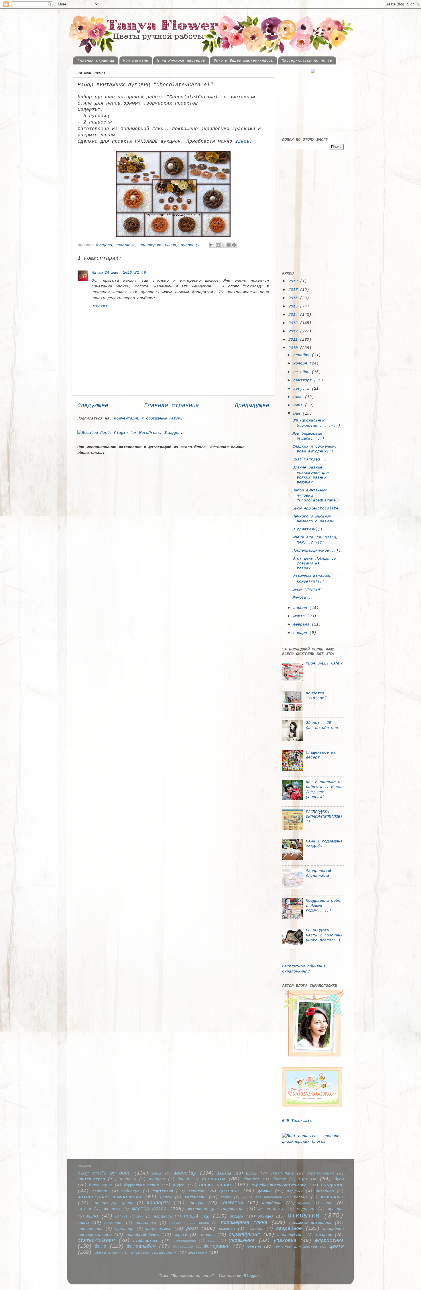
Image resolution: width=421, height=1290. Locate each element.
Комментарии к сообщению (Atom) (148, 418)
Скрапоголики (320, 1173)
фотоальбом (141, 1246)
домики (265, 1191)
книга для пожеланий (262, 1197)
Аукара (224, 1173)
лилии (328, 1203)
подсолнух (146, 1223)
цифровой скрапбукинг (154, 1252)
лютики (84, 1209)
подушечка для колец (189, 1223)
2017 (294, 289)
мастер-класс (149, 1208)
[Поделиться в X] (223, 245)
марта (300, 616)
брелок (279, 1179)
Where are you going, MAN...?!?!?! (315, 539)
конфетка (231, 1202)
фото (100, 1246)
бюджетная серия (141, 1185)
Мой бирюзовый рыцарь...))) (308, 436)
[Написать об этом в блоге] (218, 245)
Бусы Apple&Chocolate (315, 508)
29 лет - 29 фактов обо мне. (323, 725)
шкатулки (197, 1252)
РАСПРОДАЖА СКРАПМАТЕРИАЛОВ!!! (324, 816)
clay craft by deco (104, 1173)
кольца (301, 1197)
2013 (294, 323)
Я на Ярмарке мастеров (181, 60)
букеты (307, 1179)
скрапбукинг (244, 1234)
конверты (158, 1202)
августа (302, 388)
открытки (304, 1216)
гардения (332, 1185)
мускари (336, 1209)
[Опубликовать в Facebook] (228, 245)
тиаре (212, 1241)
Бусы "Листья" (307, 589)
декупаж (196, 1191)
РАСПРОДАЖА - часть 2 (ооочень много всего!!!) (324, 935)
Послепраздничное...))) (317, 550)
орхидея (265, 1216)
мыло (92, 1216)
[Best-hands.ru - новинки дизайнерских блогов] (313, 1141)
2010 (294, 348)
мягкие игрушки (129, 1216)
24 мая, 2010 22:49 (125, 272)
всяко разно (215, 1185)
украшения (242, 1240)
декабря (302, 355)
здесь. (243, 141)
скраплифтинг (291, 1235)
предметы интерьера (310, 1222)
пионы (83, 1222)
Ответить (100, 306)
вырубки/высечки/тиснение (278, 1185)
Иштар (97, 272)
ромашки (227, 1228)
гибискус (130, 1191)
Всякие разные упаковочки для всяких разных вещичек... (310, 475)
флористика (329, 1240)
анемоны (128, 1179)
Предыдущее (252, 405)
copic (157, 1173)
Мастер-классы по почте (307, 60)
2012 (294, 331)
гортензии (162, 1191)
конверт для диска (113, 1203)
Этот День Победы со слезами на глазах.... (314, 563)
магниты (112, 1209)
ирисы (166, 1197)
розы (192, 1228)
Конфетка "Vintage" (316, 695)
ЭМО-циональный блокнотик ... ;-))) (316, 423)
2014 (294, 314)
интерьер (325, 1191)
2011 (294, 339)
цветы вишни (107, 1252)
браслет (251, 1179)
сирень (208, 1234)
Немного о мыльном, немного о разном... (316, 519)
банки (183, 1179)
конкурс (196, 1203)
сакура (256, 1229)
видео (178, 1185)
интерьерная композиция (109, 1197)
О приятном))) (307, 529)
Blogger (252, 1275)
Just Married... (309, 459)
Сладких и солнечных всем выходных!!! (314, 449)
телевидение (185, 1241)
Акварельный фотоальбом (318, 873)
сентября (303, 380)
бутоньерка (100, 1185)
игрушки (295, 1191)
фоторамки (217, 1246)
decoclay (184, 1173)
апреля (301, 607)
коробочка (272, 1203)
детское (229, 1191)
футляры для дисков (296, 1246)
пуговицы (190, 245)
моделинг (306, 1209)
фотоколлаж (183, 1246)
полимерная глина (157, 245)
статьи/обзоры (96, 1240)
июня (299, 405)
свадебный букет (142, 1234)
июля (299, 397)
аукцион (104, 245)
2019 (294, 281)
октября (302, 372)
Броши (251, 1173)
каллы (226, 1197)
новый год (197, 1216)
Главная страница (96, 60)
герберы (100, 1191)
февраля (302, 624)
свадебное (289, 1228)
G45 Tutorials (297, 1120)
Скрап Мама (282, 1173)
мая (297, 413)
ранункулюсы (158, 1228)
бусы (339, 1179)
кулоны (304, 1203)
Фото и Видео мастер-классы (243, 60)
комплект (126, 245)
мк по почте (271, 1209)
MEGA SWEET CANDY (324, 663)
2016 (294, 298)
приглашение (90, 1229)
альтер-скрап (91, 1179)
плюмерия (113, 1223)
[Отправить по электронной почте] (212, 245)
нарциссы (163, 1216)
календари (195, 1197)
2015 (294, 306)
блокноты (213, 1179)
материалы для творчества (216, 1209)
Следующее (92, 405)
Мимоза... (302, 597)
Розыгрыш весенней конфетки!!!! (311, 578)
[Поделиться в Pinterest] (234, 245)
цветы (336, 1246)
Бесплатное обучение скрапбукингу (304, 968)
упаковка (285, 1240)
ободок (236, 1216)
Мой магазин (135, 60)
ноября (301, 363)
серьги (180, 1234)
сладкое (324, 1234)
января (301, 632)
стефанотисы (145, 1240)
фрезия (254, 1246)
